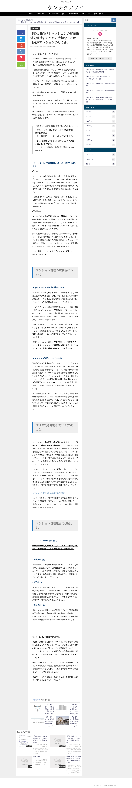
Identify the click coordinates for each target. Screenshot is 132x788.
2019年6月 (100, 140)
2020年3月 (100, 126)
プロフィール (86, 13)
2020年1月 (100, 135)
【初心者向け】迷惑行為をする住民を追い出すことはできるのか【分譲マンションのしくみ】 (100, 100)
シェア (21, 33)
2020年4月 (100, 121)
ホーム (31, 13)
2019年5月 (100, 145)
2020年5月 (100, 116)
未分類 (100, 164)
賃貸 (63, 13)
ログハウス (41, 13)
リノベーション (53, 13)
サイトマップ (73, 13)
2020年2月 (100, 130)
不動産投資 (35, 28)
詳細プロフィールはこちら (100, 58)
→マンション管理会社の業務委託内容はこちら (50, 493)
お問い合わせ (98, 13)
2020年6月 (100, 112)
